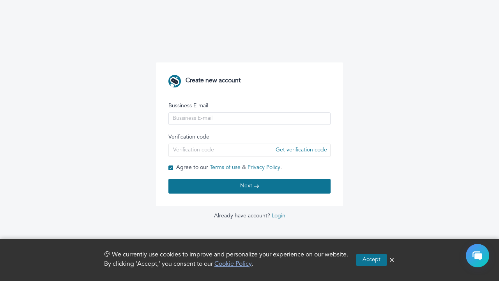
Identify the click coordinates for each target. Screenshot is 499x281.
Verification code (188, 137)
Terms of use (225, 168)
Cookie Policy (232, 264)
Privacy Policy (264, 168)
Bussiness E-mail (188, 106)
